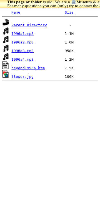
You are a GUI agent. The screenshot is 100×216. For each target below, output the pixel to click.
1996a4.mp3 (22, 59)
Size (69, 12)
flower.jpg (22, 76)
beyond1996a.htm (28, 68)
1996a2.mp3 (22, 42)
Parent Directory (29, 25)
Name (15, 12)
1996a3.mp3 (22, 51)
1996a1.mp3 (22, 34)
